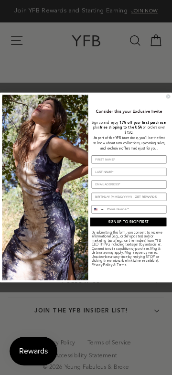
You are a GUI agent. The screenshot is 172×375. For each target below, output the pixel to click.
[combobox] (98, 209)
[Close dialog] (168, 96)
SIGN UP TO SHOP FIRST (128, 222)
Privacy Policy (102, 265)
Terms (121, 265)
